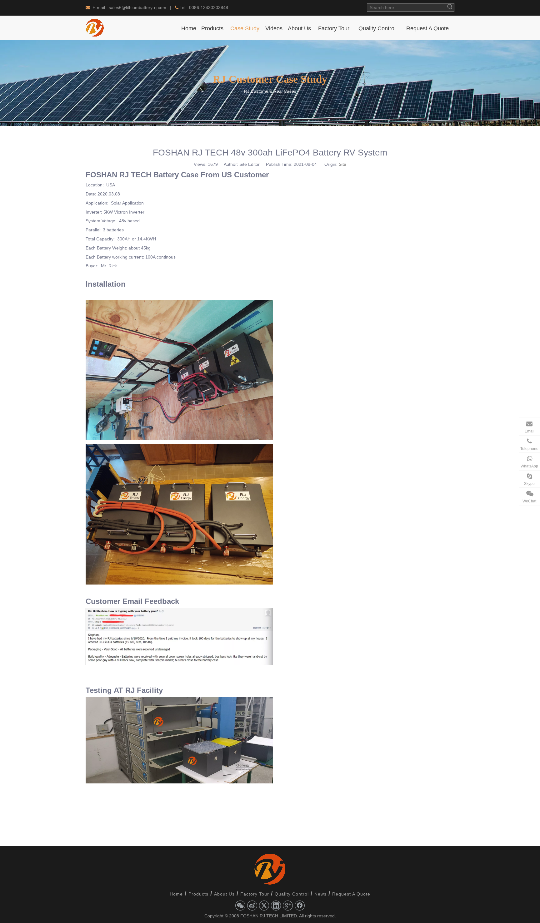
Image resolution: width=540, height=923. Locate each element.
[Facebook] (300, 906)
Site (342, 164)
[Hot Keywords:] (450, 7)
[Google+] (288, 906)
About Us (224, 893)
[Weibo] (252, 906)
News (320, 893)
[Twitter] (264, 906)
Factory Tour (254, 893)
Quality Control (292, 893)
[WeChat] (240, 906)
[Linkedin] (276, 906)
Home (176, 893)
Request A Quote (351, 893)
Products (198, 893)
